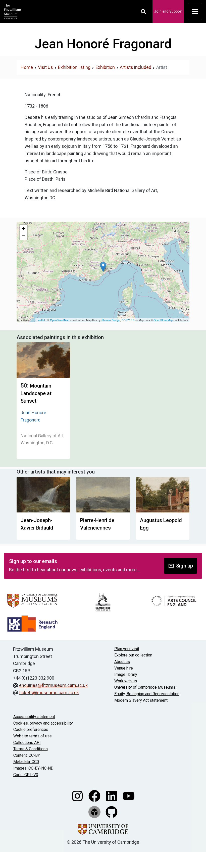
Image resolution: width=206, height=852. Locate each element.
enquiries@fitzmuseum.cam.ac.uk (53, 685)
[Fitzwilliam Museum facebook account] (95, 795)
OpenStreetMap (59, 320)
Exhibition (105, 67)
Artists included (135, 67)
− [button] (23, 236)
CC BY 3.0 (128, 320)
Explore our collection (133, 655)
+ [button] (23, 228)
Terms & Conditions (30, 748)
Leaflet (41, 320)
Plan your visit (126, 648)
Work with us (125, 681)
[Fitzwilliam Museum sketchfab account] (95, 811)
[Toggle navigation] (195, 11)
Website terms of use (32, 736)
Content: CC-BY (26, 755)
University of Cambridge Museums (144, 687)
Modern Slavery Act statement (141, 700)
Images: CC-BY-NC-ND (33, 768)
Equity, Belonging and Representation (146, 693)
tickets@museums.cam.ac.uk (49, 692)
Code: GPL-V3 (25, 774)
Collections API (27, 742)
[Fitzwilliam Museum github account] (112, 811)
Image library (125, 674)
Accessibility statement (34, 716)
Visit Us (45, 67)
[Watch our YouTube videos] (129, 795)
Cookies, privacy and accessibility (43, 723)
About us (122, 661)
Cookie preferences (30, 729)
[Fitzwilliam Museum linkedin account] (112, 795)
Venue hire (123, 668)
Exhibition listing (74, 67)
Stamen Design (110, 320)
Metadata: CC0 (26, 761)
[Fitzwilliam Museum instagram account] (77, 795)
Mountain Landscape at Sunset (36, 393)
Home (27, 67)
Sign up (184, 566)
